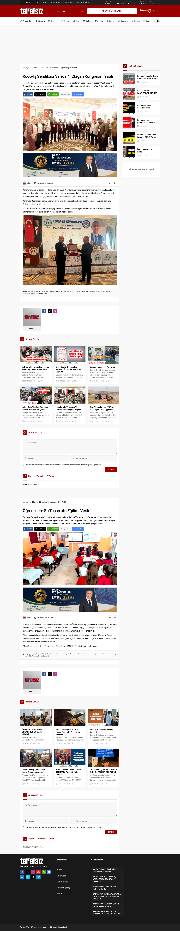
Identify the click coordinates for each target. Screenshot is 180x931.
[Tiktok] (33, 877)
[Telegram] (38, 877)
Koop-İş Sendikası (78, 291)
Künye (59, 870)
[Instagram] (33, 872)
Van (45, 293)
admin (29, 183)
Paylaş (30, 94)
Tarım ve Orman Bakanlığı (40, 656)
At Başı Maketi (30, 291)
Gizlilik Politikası (63, 882)
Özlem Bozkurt (106, 291)
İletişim (60, 894)
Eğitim (34, 502)
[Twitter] (28, 872)
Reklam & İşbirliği (63, 888)
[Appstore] (22, 877)
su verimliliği (27, 656)
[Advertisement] (90, 43)
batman (49, 291)
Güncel (34, 68)
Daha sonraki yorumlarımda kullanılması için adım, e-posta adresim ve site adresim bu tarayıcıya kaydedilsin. (63, 465)
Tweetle (42, 94)
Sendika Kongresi (37, 293)
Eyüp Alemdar (57, 291)
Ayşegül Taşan (30, 654)
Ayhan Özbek (41, 291)
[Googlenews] (49, 872)
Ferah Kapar (67, 291)
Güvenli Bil (30, 927)
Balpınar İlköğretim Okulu (45, 654)
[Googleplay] (28, 877)
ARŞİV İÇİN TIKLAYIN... (112, 11)
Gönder (55, 94)
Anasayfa (26, 68)
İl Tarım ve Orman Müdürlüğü (80, 654)
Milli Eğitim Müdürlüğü (98, 654)
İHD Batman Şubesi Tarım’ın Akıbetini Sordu (57, 2)
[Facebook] (22, 872)
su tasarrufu (111, 654)
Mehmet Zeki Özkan (93, 291)
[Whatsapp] (44, 872)
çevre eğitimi (65, 654)
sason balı (26, 293)
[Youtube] (38, 872)
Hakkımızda (61, 876)
